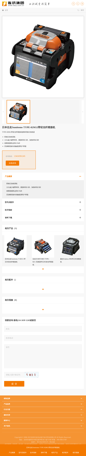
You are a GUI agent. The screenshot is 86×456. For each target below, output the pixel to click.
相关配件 (65, 452)
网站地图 (52, 442)
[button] (43, 269)
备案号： (34, 442)
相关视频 (76, 452)
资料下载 (44, 452)
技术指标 (33, 452)
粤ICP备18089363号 (42, 442)
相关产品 (54, 452)
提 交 (14, 384)
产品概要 (12, 452)
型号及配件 (23, 452)
